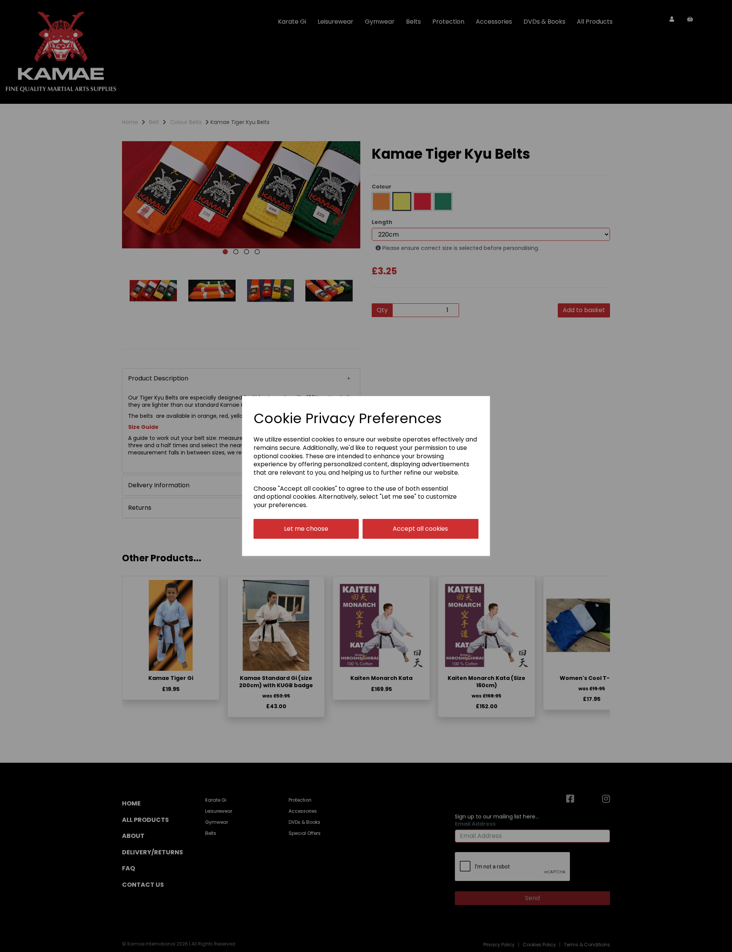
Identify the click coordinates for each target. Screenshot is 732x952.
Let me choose (306, 528)
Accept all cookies (420, 528)
